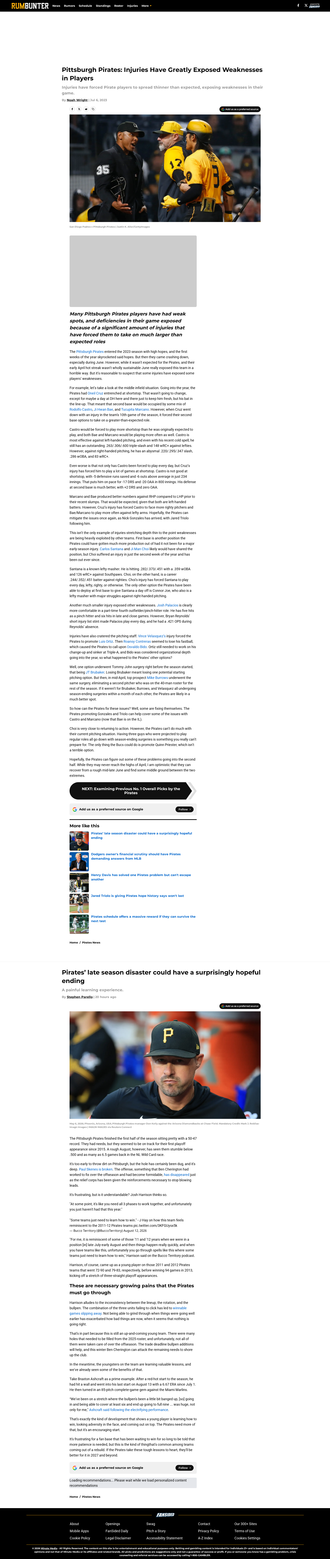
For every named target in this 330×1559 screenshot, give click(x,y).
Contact (204, 1524)
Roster (118, 6)
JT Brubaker (95, 672)
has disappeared (176, 1175)
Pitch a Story (156, 1531)
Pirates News (91, 942)
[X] (306, 5)
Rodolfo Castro (81, 409)
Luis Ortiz (106, 641)
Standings (103, 6)
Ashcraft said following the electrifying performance (128, 1410)
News (56, 6)
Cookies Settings (247, 1538)
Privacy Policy (208, 1531)
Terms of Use (244, 1531)
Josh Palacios (167, 605)
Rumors (69, 6)
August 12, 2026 (135, 1231)
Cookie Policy (80, 1538)
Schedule (85, 6)
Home (74, 942)
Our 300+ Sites (245, 1524)
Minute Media (49, 1548)
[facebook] (298, 5)
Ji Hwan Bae (103, 409)
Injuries (132, 6)
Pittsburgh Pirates (90, 352)
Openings (113, 1524)
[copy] (93, 109)
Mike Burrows (157, 678)
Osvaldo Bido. (137, 647)
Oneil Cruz (95, 393)
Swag (150, 1524)
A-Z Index (205, 1538)
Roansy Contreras (137, 641)
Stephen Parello (80, 997)
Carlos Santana (111, 549)
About (74, 1524)
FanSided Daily (117, 1531)
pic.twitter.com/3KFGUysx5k (155, 1225)
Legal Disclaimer (118, 1538)
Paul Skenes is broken (96, 1169)
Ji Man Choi (140, 549)
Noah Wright (77, 100)
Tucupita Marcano (134, 409)
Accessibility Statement (164, 1538)
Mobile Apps (79, 1531)
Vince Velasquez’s (152, 636)
